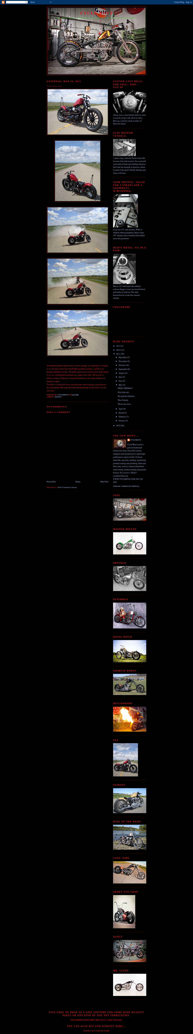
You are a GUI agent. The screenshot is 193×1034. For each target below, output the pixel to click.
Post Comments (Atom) (67, 487)
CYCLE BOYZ (96, 13)
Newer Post (51, 481)
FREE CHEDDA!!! (125, 388)
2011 (118, 353)
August (122, 373)
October (122, 365)
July (121, 377)
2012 (118, 349)
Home (78, 481)
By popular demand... (126, 396)
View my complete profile (126, 486)
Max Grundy (123, 400)
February (122, 416)
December (123, 357)
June (121, 380)
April (121, 408)
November (123, 361)
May (121, 384)
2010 (118, 425)
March (121, 412)
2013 (118, 346)
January (122, 420)
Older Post (104, 481)
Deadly (58, 397)
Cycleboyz (135, 440)
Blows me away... (125, 404)
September (123, 369)
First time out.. (124, 392)
